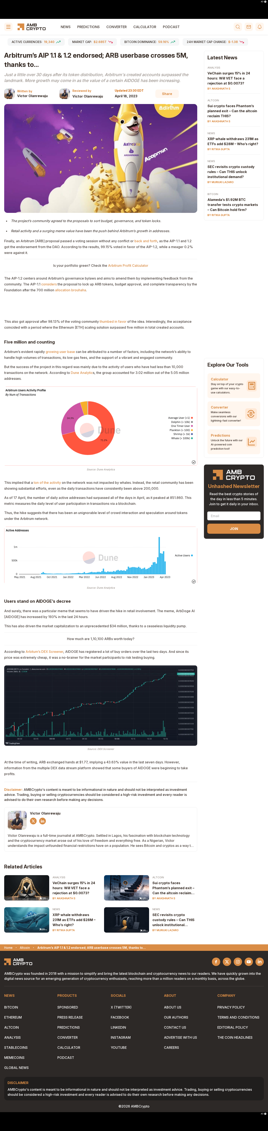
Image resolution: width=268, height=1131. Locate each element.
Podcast (171, 27)
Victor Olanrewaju (32, 96)
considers (49, 284)
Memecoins (14, 1058)
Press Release (70, 1017)
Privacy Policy (231, 1007)
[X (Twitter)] (33, 821)
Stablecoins (16, 1047)
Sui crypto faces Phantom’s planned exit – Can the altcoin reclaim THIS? (173, 888)
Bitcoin (212, 194)
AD (262, 2)
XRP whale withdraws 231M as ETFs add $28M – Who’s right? (74, 920)
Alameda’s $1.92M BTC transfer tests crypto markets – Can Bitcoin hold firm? (232, 205)
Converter (116, 27)
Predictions (88, 27)
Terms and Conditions (238, 1017)
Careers (171, 1047)
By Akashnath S (64, 898)
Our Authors (176, 1017)
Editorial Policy (232, 1027)
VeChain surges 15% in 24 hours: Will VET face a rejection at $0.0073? (74, 888)
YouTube (119, 1047)
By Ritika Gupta (64, 930)
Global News (16, 1068)
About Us (172, 1007)
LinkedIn (118, 1027)
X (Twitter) (121, 1007)
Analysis (59, 877)
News (66, 27)
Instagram (121, 1037)
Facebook (120, 1017)
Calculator (144, 27)
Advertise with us (180, 1037)
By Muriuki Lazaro (165, 930)
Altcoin (158, 877)
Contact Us (175, 1027)
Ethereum (13, 1017)
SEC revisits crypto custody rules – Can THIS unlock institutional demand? (173, 920)
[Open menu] (8, 27)
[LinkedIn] (42, 821)
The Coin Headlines (235, 1037)
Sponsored (67, 1007)
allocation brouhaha (70, 290)
